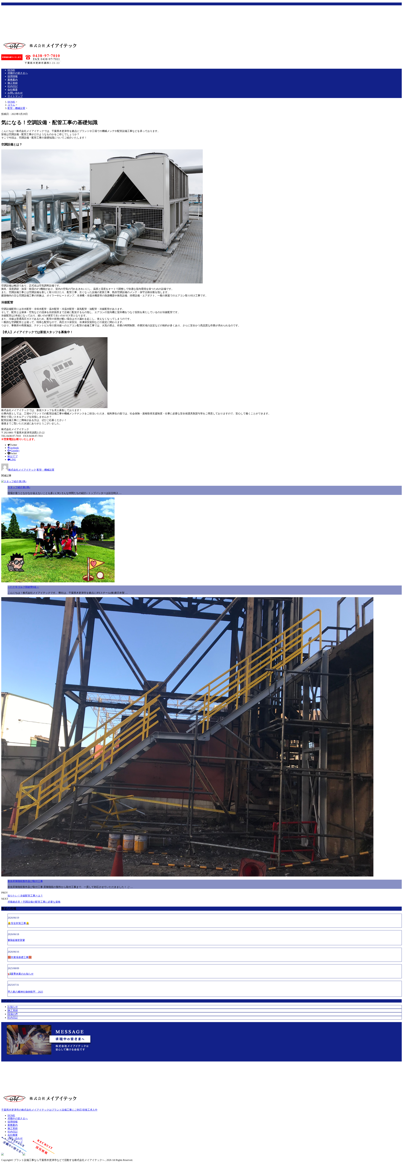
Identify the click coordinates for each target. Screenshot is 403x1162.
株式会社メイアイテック (22, 469)
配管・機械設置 (16, 108)
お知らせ (13, 1006)
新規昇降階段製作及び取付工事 (25, 881)
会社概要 (20, 28)
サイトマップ (22, 35)
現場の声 (13, 1014)
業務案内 (20, 18)
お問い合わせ (22, 32)
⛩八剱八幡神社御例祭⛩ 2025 (25, 991)
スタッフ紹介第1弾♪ (19, 487)
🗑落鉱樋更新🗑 (16, 940)
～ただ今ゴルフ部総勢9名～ (23, 587)
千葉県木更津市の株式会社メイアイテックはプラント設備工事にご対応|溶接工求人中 (49, 1109)
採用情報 (20, 15)
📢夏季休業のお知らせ (21, 973)
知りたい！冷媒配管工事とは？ (25, 895)
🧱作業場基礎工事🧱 (20, 957)
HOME (18, 9)
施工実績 (20, 22)
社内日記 (20, 25)
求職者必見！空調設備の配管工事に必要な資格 (34, 901)
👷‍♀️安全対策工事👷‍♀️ (18, 923)
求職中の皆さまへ (25, 12)
